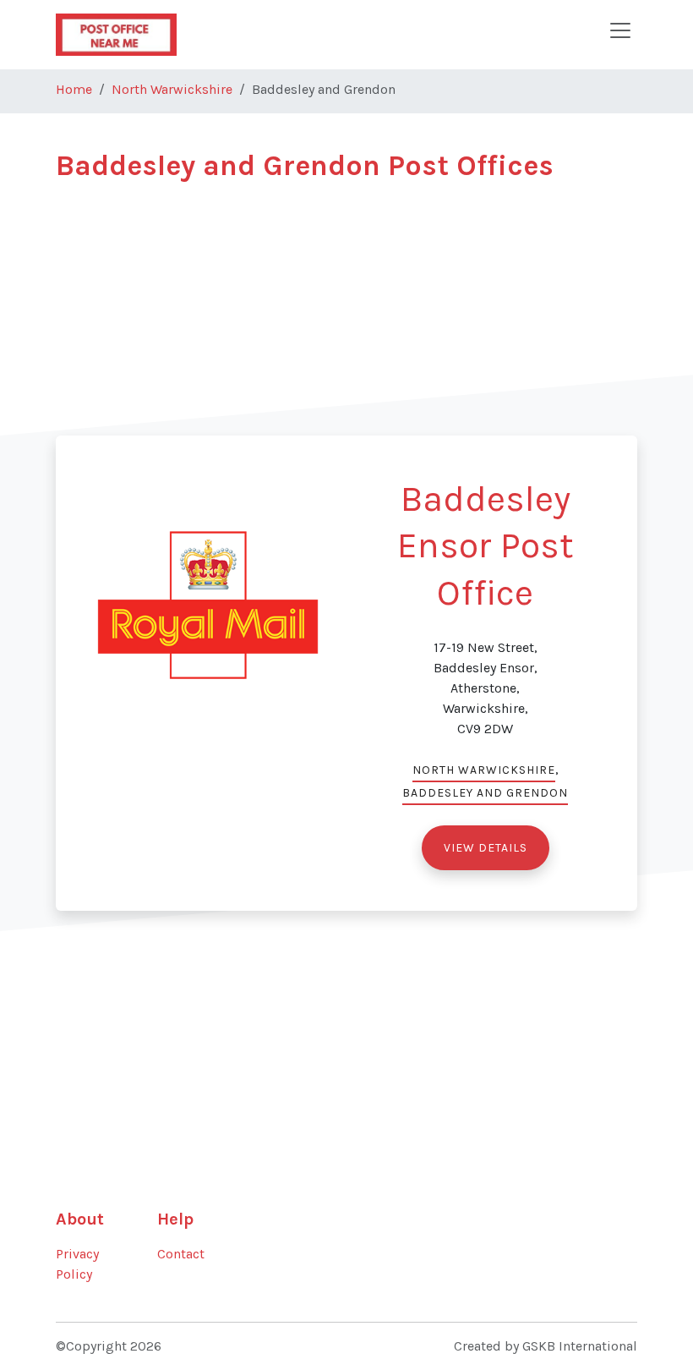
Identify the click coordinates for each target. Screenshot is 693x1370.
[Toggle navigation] (620, 30)
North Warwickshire (172, 89)
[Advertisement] (346, 317)
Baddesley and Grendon (485, 793)
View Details (485, 848)
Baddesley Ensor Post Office (485, 546)
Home (74, 89)
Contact (181, 1254)
